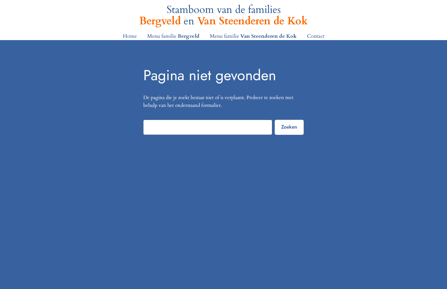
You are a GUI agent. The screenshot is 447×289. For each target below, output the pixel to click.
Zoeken (289, 126)
